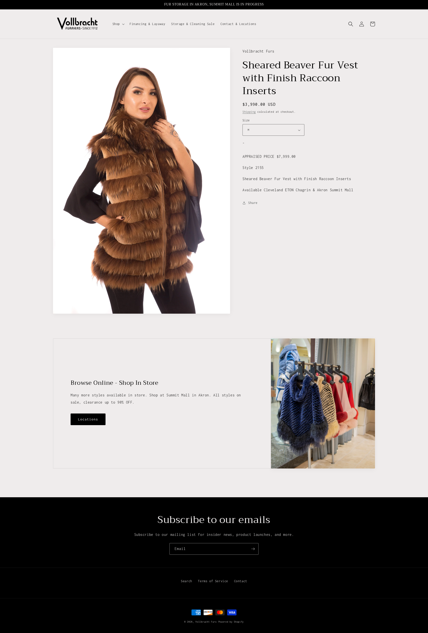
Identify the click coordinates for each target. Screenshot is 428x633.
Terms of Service (213, 581)
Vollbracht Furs (206, 621)
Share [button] (253, 203)
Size (246, 120)
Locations (88, 419)
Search (186, 581)
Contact (240, 581)
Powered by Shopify (231, 621)
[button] (118, 24)
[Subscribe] (252, 549)
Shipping (249, 111)
